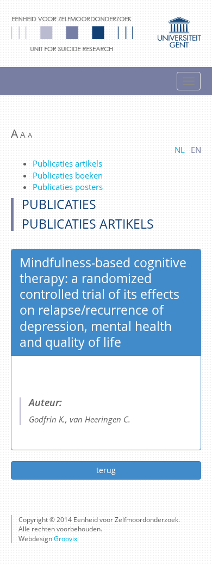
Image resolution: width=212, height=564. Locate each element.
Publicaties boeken (68, 175)
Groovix (65, 538)
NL (179, 149)
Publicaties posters (68, 186)
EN (196, 149)
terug (106, 470)
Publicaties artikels (67, 163)
